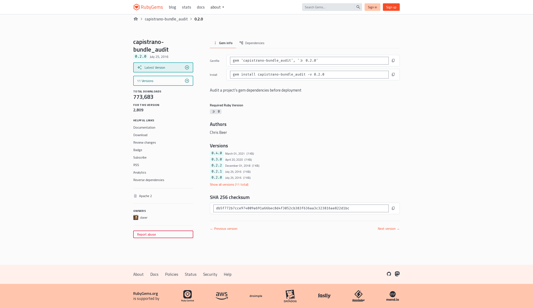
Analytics (139, 172)
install (213, 74)
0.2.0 (217, 177)
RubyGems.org (145, 293)
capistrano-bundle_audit (166, 19)
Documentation (144, 127)
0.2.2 (217, 165)
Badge (137, 149)
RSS (136, 164)
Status (191, 274)
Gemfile (214, 60)
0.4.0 (217, 153)
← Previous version (223, 228)
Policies (171, 274)
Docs (201, 7)
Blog (172, 7)
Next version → (389, 228)
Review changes (144, 142)
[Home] (135, 19)
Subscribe (140, 157)
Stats (186, 7)
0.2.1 (217, 171)
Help (228, 274)
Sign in (372, 7)
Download (140, 134)
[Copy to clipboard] (393, 60)
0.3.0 (217, 159)
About (138, 274)
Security (210, 274)
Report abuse (146, 234)
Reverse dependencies (148, 179)
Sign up (391, 7)
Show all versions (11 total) (229, 184)
